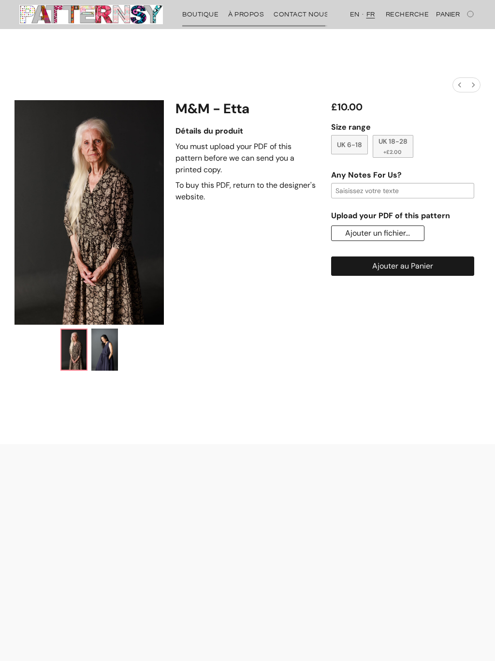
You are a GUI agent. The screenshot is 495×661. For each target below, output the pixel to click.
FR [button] (370, 14)
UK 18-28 (393, 146)
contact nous (301, 14)
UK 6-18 (349, 144)
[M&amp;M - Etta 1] (104, 350)
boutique (200, 14)
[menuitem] (459, 85)
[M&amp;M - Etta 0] (73, 350)
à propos (246, 14)
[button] (91, 14)
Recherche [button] (407, 14)
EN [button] (355, 14)
